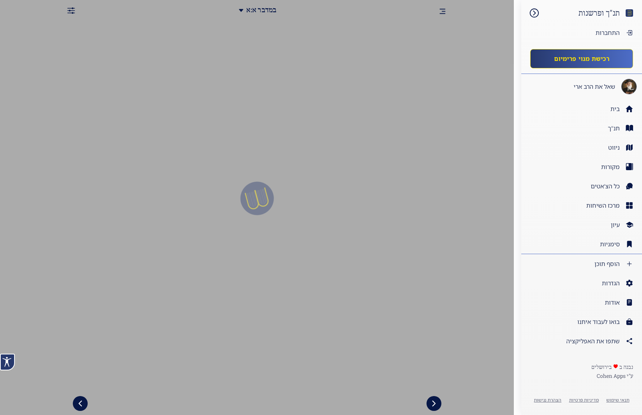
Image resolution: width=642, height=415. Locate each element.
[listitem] (581, 128)
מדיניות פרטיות (584, 400)
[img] (530, 13)
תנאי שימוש (617, 400)
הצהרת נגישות (547, 400)
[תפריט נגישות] (7, 362)
